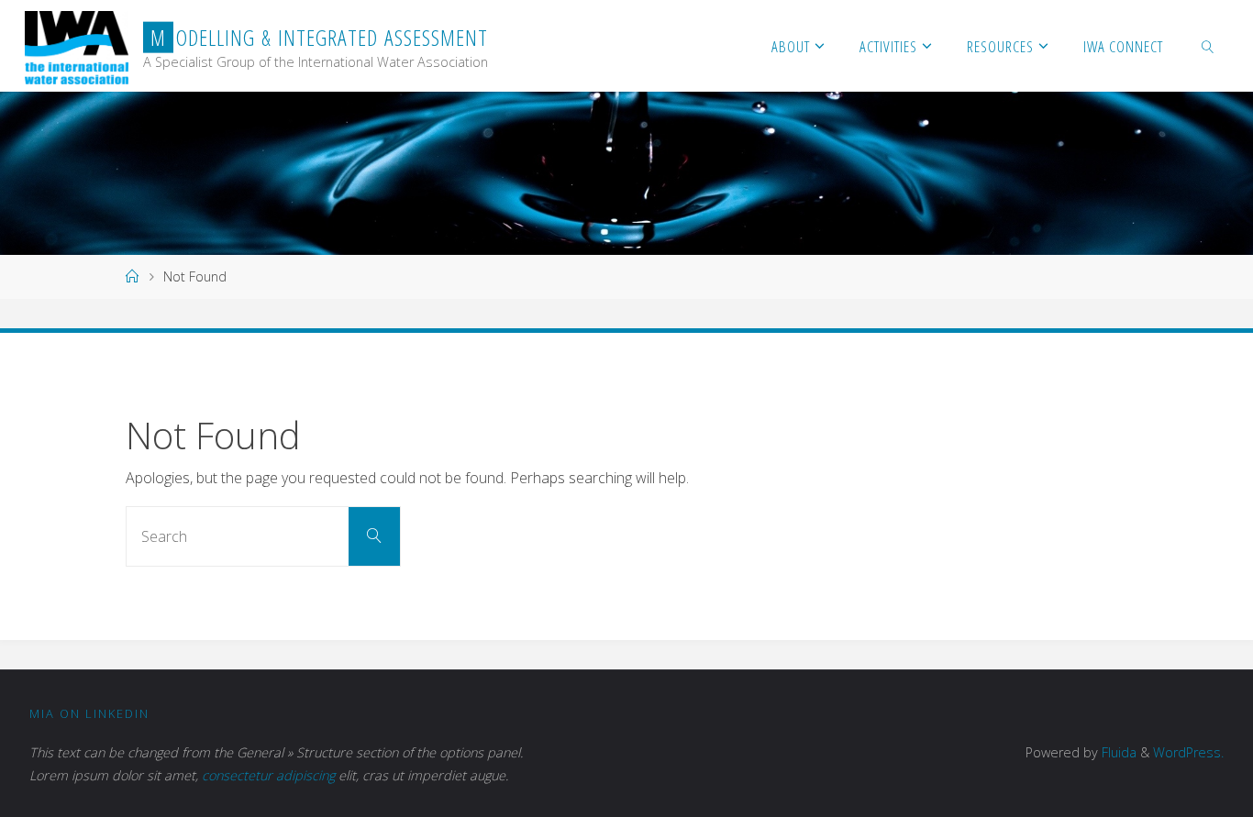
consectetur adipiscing (268, 775)
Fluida (1117, 752)
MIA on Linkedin (89, 713)
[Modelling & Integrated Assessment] (76, 46)
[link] (1207, 46)
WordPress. (1188, 752)
